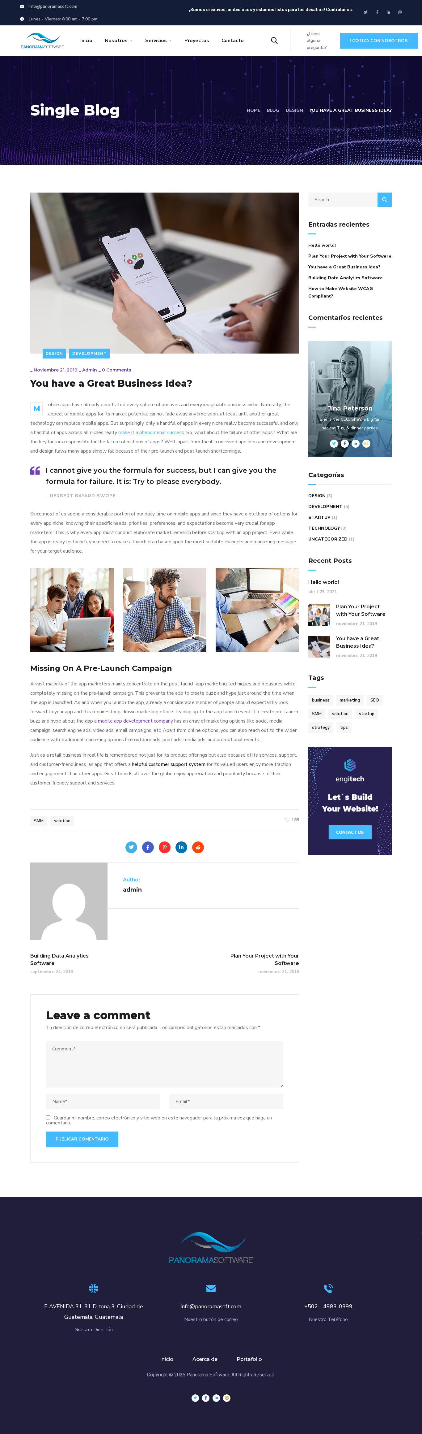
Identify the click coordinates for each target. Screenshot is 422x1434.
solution (62, 821)
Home (253, 110)
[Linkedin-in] (388, 12)
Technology (324, 528)
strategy (321, 727)
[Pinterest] (165, 847)
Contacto (233, 40)
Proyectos (196, 40)
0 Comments (116, 370)
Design (294, 110)
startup (366, 714)
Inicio (86, 40)
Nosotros (116, 40)
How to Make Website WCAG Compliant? (340, 292)
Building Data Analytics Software (345, 278)
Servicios (156, 40)
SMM (39, 821)
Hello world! (322, 245)
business (320, 700)
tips (344, 727)
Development (89, 353)
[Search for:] (350, 199)
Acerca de (204, 1359)
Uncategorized (328, 539)
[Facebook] (148, 847)
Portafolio (249, 1359)
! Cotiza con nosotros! (379, 41)
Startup (319, 517)
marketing (350, 700)
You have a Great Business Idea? (344, 267)
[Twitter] (366, 12)
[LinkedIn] (181, 847)
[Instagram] (400, 12)
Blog (273, 110)
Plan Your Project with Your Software (349, 256)
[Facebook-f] (377, 12)
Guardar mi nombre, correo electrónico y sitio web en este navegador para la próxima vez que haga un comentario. (159, 1120)
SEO (374, 700)
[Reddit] (198, 847)
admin (89, 370)
